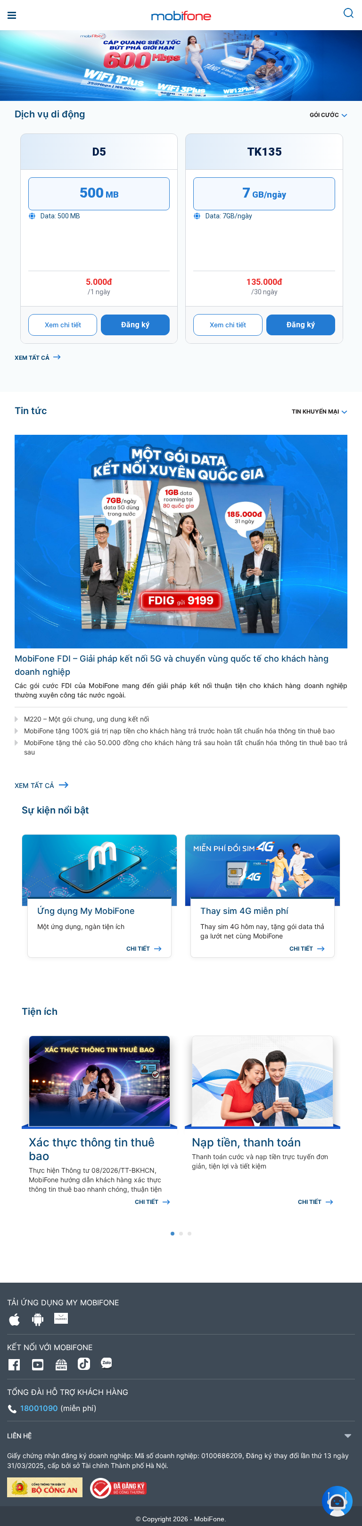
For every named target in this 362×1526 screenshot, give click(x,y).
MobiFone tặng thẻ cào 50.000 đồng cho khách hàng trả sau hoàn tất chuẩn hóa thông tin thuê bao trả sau (185, 747)
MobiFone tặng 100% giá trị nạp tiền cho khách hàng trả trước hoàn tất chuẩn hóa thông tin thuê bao (179, 731)
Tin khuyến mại (315, 411)
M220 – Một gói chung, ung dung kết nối (86, 719)
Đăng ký (135, 324)
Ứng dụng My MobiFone (86, 911)
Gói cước (324, 114)
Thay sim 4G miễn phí (244, 911)
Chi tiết (138, 948)
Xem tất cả (32, 357)
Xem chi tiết (63, 325)
